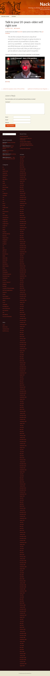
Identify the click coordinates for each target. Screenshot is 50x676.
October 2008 (22, 589)
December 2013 (23, 463)
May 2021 (21, 284)
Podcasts (4, 280)
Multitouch (5, 262)
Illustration (5, 235)
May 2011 (21, 526)
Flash (4, 213)
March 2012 (22, 506)
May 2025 (21, 187)
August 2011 (22, 520)
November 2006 (23, 635)
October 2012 (22, 492)
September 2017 (23, 372)
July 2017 (21, 377)
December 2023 (23, 221)
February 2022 (22, 265)
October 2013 (22, 467)
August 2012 (22, 496)
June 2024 (22, 209)
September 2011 (23, 518)
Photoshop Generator (7, 274)
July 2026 (21, 158)
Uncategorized (5, 306)
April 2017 (22, 383)
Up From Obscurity (6, 308)
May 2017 (21, 381)
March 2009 (22, 578)
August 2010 (22, 544)
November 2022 (23, 247)
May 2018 (21, 356)
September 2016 (23, 397)
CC (3, 191)
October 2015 (22, 419)
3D (3, 167)
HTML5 (4, 229)
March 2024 (22, 215)
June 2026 (22, 161)
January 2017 (22, 389)
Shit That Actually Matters (7, 290)
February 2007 (22, 629)
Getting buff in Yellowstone (25, 148)
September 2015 (23, 421)
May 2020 (21, 308)
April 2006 (22, 649)
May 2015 (21, 429)
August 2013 (22, 471)
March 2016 (22, 409)
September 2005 (23, 663)
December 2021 (23, 270)
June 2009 (22, 572)
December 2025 (23, 173)
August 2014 (22, 447)
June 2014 (22, 451)
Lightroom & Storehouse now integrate (38, 89)
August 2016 (22, 399)
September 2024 (23, 203)
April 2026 (22, 165)
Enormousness (5, 211)
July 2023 (21, 231)
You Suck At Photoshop (7, 316)
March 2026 (22, 167)
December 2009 (23, 560)
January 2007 (22, 631)
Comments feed (6, 328)
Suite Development (6, 298)
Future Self (19, 31)
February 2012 (22, 508)
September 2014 (23, 445)
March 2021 (22, 288)
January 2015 (22, 437)
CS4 (3, 197)
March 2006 (22, 651)
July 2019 (21, 328)
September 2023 (23, 227)
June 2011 (22, 524)
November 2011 (23, 514)
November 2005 (23, 659)
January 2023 (22, 243)
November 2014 (23, 441)
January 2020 (22, 316)
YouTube (7, 81)
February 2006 (22, 653)
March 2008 (22, 603)
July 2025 (21, 183)
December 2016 (23, 391)
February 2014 (22, 459)
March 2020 (22, 312)
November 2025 (23, 175)
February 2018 (22, 362)
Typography (5, 304)
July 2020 (21, 304)
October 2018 (22, 346)
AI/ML (4, 181)
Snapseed (5, 292)
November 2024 (23, 199)
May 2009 (21, 574)
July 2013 (21, 473)
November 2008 (23, 586)
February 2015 (22, 435)
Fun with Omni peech (24, 136)
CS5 (3, 199)
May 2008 (21, 599)
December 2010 (23, 536)
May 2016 (21, 405)
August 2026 (22, 156)
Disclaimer (14, 16)
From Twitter (5, 215)
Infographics (5, 239)
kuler (4, 247)
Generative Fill (5, 217)
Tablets (4, 300)
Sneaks (4, 294)
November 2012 (23, 490)
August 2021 (22, 278)
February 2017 (22, 387)
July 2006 (21, 643)
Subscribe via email (5, 16)
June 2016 (22, 403)
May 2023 (21, 235)
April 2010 (22, 552)
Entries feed (5, 326)
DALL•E (4, 203)
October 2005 (22, 661)
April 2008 (22, 601)
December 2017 (23, 366)
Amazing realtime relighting (25, 141)
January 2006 (22, 655)
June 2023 (22, 233)
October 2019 (22, 322)
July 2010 (21, 546)
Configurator (5, 193)
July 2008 (21, 595)
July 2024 (21, 207)
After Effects (5, 179)
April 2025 (22, 189)
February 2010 (22, 556)
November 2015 (23, 417)
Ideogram (4, 231)
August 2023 (22, 229)
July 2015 (21, 425)
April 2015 (22, 431)
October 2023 (22, 225)
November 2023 (23, 223)
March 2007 (22, 627)
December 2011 (23, 512)
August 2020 (22, 302)
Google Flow (5, 219)
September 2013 (23, 469)
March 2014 (22, 457)
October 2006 (22, 637)
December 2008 (23, 584)
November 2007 (23, 611)
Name (7, 117)
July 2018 (21, 352)
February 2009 (22, 580)
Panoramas (5, 270)
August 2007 (22, 617)
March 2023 (22, 239)
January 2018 (22, 364)
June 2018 (22, 354)
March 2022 (22, 263)
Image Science (5, 237)
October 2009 (22, 564)
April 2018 (22, 358)
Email (7, 119)
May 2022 (21, 259)
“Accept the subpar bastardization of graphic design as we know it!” (26, 145)
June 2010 (22, 548)
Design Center (5, 207)
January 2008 (22, 607)
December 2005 (23, 657)
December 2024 (23, 197)
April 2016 (22, 407)
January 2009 (22, 582)
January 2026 (22, 171)
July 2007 (21, 619)
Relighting (5, 284)
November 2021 (23, 272)
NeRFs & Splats (6, 266)
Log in (4, 324)
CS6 (3, 201)
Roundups (5, 286)
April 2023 (22, 237)
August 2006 (22, 641)
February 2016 (22, 411)
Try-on (4, 302)
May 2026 (21, 163)
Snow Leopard (5, 296)
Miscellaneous (5, 254)
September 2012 (23, 494)
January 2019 (22, 340)
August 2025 (22, 181)
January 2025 (22, 195)
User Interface (5, 310)
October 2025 (22, 177)
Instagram (5, 241)
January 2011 (22, 534)
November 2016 (23, 393)
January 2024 (22, 219)
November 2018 (23, 344)
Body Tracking (5, 187)
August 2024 (22, 205)
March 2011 (22, 530)
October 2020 (22, 298)
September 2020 (23, 300)
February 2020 (22, 314)
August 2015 (22, 423)
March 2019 (22, 336)
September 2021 (23, 276)
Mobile (4, 256)
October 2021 (22, 274)
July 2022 (21, 255)
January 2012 (22, 510)
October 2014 (22, 443)
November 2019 (23, 320)
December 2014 (23, 439)
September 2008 (23, 591)
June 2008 (22, 597)
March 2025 (22, 191)
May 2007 (21, 623)
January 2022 (22, 268)
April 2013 (22, 479)
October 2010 (22, 540)
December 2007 (23, 609)
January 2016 (22, 413)
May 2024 (21, 211)
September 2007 (23, 615)
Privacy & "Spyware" (7, 282)
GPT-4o (4, 227)
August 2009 (22, 568)
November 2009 (23, 562)
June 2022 (22, 257)
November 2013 (23, 465)
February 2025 (22, 193)
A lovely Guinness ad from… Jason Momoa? (8, 147)
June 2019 (22, 330)
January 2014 (22, 461)
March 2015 (22, 433)
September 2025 (23, 179)
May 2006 (21, 647)
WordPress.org (6, 330)
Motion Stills (5, 258)
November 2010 (23, 538)
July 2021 (21, 280)
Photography (17, 28)
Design (4, 205)
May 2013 (21, 477)
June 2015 (22, 427)
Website (7, 122)
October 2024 (22, 201)
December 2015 (23, 415)
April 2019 (22, 334)
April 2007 (22, 625)
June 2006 (22, 645)
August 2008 (22, 593)
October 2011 (22, 516)
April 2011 (22, 528)
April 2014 (22, 455)
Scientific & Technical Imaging (8, 288)
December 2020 (23, 294)
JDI (3, 245)
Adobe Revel (5, 175)
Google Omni (5, 221)
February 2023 (22, 241)
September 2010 (23, 542)
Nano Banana (5, 264)
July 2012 (21, 498)
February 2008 (22, 605)
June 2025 (22, 185)
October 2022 (22, 249)
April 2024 (22, 213)
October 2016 (22, 395)
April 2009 (22, 576)
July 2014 (21, 449)
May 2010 (21, 550)
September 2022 (23, 251)
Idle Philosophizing (6, 233)
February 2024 (22, 217)
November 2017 (23, 368)
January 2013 (22, 486)
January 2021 (22, 292)
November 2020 (23, 296)
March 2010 (22, 554)
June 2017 (22, 379)
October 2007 (22, 613)
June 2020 (22, 306)
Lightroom (5, 249)
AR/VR (4, 183)
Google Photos (5, 223)
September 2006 (23, 639)
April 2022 (22, 261)
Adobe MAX (5, 173)
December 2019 (23, 318)
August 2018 (22, 350)
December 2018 (23, 342)
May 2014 (21, 453)
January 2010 (22, 558)
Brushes (4, 189)
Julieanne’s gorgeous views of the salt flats (13, 89)
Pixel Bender (5, 278)
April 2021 (22, 286)
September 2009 (23, 566)
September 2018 (23, 348)
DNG (3, 209)
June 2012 (22, 500)
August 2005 (22, 665)
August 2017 (22, 375)
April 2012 (22, 504)
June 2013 (22, 475)
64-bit (4, 169)
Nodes (4, 268)
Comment (8, 102)
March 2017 (22, 385)
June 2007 (22, 621)
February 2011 (22, 532)
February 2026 (22, 169)
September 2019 (23, 324)
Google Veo (5, 225)
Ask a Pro (4, 185)
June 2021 (22, 282)
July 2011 (21, 522)
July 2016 (21, 401)
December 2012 (23, 488)
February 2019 (22, 338)
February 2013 (22, 484)
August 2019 (22, 326)
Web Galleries (5, 314)
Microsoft (4, 251)
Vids (3, 312)
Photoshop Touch (6, 276)
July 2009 (21, 570)
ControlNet (5, 195)
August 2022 (22, 253)
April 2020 (22, 310)
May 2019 (21, 332)
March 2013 (22, 482)
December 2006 (23, 633)
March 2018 (22, 360)
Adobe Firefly (5, 171)
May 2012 (21, 502)
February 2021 (22, 290)
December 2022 (23, 245)
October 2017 (22, 370)
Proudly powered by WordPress (25, 673)
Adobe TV (4, 177)
